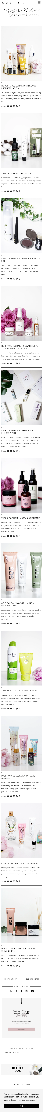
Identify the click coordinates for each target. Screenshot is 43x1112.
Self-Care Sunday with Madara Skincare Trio (17, 604)
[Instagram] (7, 3)
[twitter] (10, 991)
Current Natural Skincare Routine (19, 863)
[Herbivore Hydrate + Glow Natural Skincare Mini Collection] (21, 313)
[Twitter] (3, 3)
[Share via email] (8, 106)
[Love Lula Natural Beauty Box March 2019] (21, 225)
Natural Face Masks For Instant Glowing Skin (18, 949)
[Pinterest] (11, 3)
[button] (40, 3)
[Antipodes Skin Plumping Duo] (21, 140)
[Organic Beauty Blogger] (21, 11)
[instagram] (16, 991)
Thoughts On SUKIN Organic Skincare (20, 518)
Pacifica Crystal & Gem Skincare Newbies (18, 777)
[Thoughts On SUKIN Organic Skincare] (21, 485)
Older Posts (32, 979)
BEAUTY (4, 82)
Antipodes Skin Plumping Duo (16, 173)
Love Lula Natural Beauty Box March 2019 (20, 259)
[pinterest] (26, 991)
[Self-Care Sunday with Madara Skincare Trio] (21, 570)
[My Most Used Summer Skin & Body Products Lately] (21, 53)
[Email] (18, 3)
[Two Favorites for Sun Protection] (21, 658)
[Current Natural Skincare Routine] (21, 830)
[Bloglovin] (14, 3)
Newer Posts (11, 979)
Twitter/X (22, 1084)
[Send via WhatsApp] (19, 106)
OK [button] (21, 1106)
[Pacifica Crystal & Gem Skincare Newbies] (21, 743)
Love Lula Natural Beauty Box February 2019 (17, 431)
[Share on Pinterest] (16, 106)
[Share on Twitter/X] (13, 106)
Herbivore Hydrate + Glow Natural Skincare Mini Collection (19, 347)
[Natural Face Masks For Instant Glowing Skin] (21, 915)
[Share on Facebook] (11, 106)
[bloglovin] (21, 991)
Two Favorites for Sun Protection (19, 690)
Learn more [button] (30, 1100)
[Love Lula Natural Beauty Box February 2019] (21, 397)
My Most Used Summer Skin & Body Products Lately (18, 87)
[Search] (23, 3)
